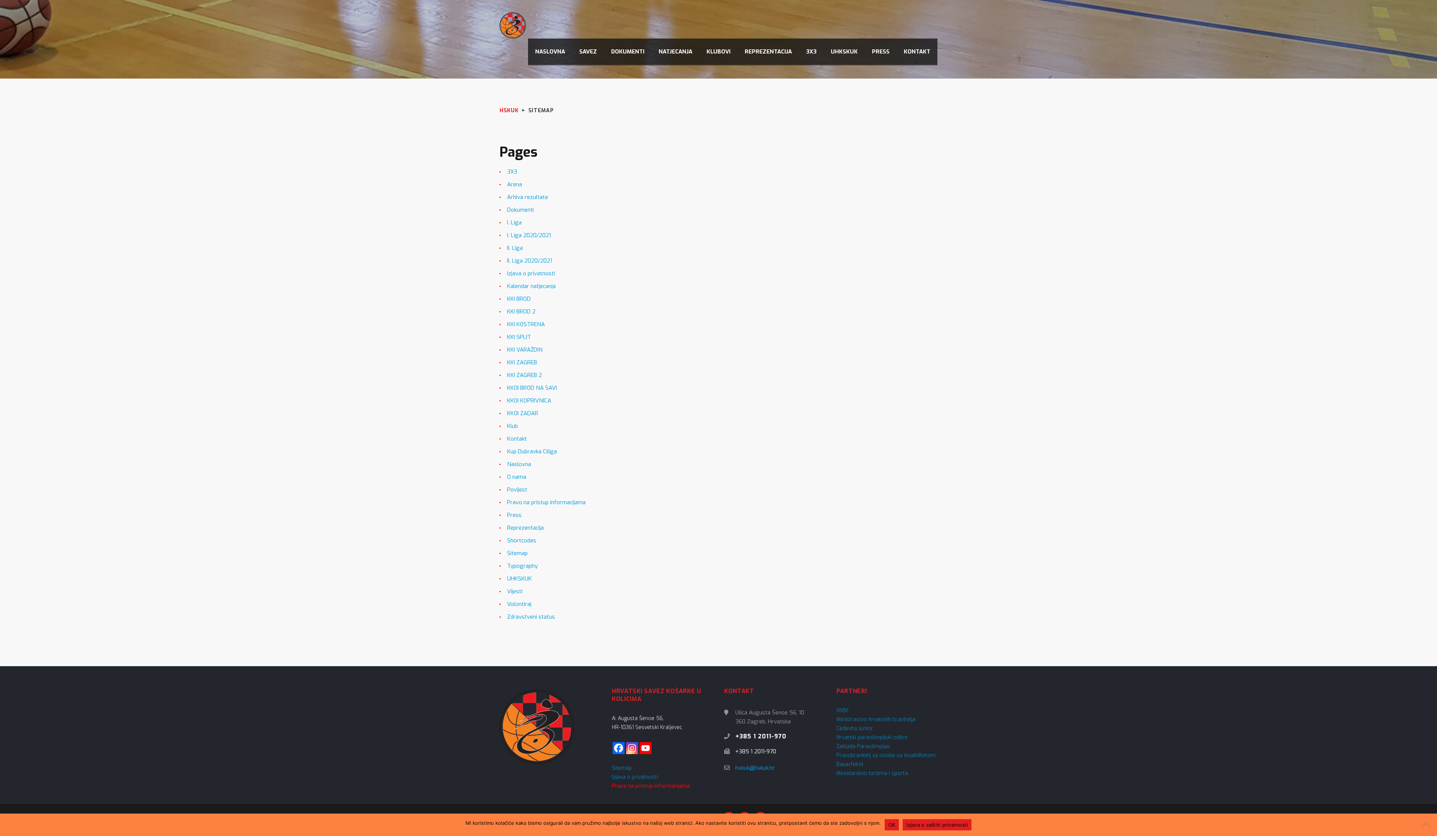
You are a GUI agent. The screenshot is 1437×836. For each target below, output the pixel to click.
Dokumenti (520, 210)
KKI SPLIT (519, 337)
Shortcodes (521, 540)
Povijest (517, 489)
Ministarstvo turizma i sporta (872, 773)
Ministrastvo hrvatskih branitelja (875, 719)
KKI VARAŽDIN (525, 349)
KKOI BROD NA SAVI (532, 388)
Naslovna (519, 464)
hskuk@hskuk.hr (755, 768)
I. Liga (514, 222)
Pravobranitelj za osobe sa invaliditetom (886, 755)
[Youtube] (646, 748)
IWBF (842, 710)
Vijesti (514, 591)
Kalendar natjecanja (531, 286)
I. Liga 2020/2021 (529, 235)
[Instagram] (632, 748)
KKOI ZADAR (522, 413)
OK (892, 825)
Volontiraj (519, 604)
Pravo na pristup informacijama (546, 502)
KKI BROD (519, 299)
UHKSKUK (519, 578)
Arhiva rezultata (527, 197)
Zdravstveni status (531, 617)
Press (514, 515)
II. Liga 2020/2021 (529, 260)
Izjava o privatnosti (531, 273)
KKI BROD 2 (521, 311)
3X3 (512, 171)
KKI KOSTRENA (526, 324)
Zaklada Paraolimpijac (863, 746)
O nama (516, 477)
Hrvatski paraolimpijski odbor (872, 737)
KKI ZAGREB (522, 362)
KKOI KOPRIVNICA (529, 400)
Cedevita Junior (854, 728)
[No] (1427, 825)
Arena (514, 184)
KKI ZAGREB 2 (524, 375)
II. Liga (515, 248)
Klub (512, 426)
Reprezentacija (525, 528)
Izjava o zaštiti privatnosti (937, 825)
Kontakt (517, 439)
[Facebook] (619, 748)
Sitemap (517, 553)
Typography (522, 566)
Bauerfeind (849, 764)
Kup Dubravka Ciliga (532, 451)
